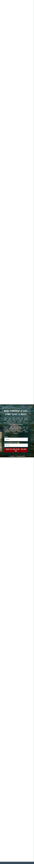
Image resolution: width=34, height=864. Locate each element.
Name (6, 437)
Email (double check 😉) (11, 443)
